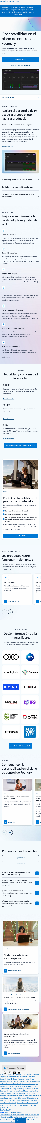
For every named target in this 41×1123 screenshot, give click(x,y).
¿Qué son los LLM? (16, 1105)
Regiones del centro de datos (9, 1077)
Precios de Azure (30, 1079)
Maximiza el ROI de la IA (13, 1084)
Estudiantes (14, 1096)
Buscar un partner (5, 1093)
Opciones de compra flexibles (25, 1081)
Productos (21, 1079)
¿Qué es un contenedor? (30, 1105)
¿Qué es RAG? (4, 1107)
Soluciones (25, 1084)
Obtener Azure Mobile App (15, 1068)
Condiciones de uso (31, 1117)
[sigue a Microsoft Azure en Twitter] (5, 1072)
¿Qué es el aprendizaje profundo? (27, 1103)
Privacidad (9, 1117)
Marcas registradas (6, 1119)
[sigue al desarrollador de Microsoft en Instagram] (10, 1072)
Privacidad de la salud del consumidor (12, 1115)
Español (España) (5, 1110)
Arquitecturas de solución (23, 1086)
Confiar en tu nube (25, 1077)
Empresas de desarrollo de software (11, 1091)
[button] (20, 97)
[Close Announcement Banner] (36, 7)
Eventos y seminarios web (26, 1096)
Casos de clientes (12, 1079)
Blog (23, 1093)
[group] (17, 589)
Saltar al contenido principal (9, 1)
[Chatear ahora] (17, 1120)
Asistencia (34, 1086)
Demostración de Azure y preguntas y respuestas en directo (19, 1088)
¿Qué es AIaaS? (5, 1105)
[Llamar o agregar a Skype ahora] (23, 1120)
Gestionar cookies (19, 1117)
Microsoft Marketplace (30, 1091)
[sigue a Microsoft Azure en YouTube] (19, 1072)
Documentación (17, 1093)
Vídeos (28, 1098)
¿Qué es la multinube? (22, 1100)
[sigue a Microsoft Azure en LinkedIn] (14, 1072)
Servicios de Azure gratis (8, 1081)
